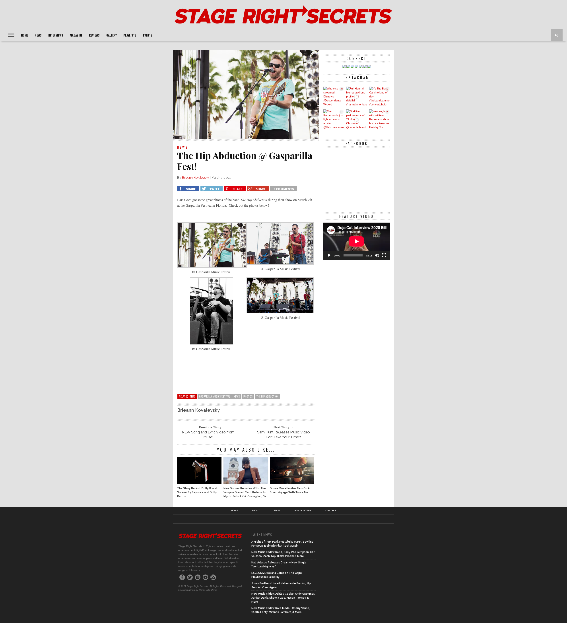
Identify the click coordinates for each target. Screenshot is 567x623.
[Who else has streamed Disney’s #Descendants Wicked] (333, 97)
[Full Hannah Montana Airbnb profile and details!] (356, 97)
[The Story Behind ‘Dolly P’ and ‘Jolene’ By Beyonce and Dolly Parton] (199, 483)
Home (24, 35)
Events (147, 35)
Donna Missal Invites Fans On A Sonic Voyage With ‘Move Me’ (290, 490)
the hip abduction (267, 396)
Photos (248, 396)
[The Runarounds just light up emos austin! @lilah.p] (333, 119)
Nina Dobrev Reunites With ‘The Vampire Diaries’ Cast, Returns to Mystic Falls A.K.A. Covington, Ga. (245, 492)
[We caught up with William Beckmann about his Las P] (379, 119)
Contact (330, 510)
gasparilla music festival (214, 396)
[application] (356, 241)
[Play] (329, 255)
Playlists (129, 35)
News (38, 35)
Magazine (76, 35)
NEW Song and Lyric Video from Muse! (208, 434)
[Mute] (377, 255)
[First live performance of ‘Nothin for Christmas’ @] (356, 119)
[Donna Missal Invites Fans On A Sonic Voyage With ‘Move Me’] (292, 483)
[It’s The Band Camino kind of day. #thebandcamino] (379, 97)
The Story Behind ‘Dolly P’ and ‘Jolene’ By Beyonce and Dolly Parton (197, 492)
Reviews (94, 35)
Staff (277, 510)
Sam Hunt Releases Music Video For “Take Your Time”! (283, 434)
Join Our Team (302, 510)
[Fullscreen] (384, 255)
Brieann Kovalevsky (195, 177)
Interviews (55, 35)
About (256, 510)
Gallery (111, 35)
